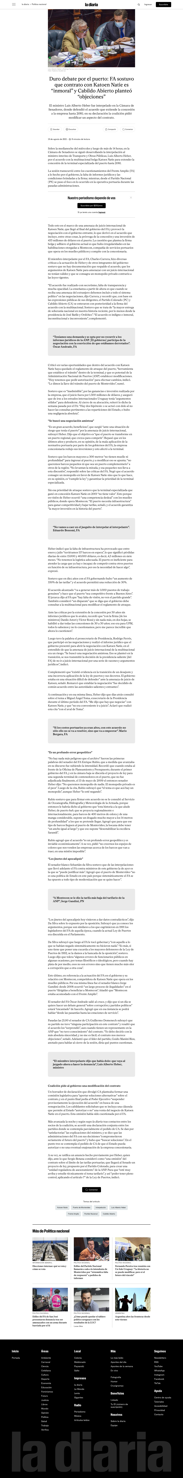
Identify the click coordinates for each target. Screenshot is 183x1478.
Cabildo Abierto (109, 1214)
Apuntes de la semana (122, 1366)
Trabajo (45, 1425)
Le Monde (79, 1389)
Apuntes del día (118, 1362)
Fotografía (116, 1377)
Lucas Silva (78, 1326)
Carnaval (45, 1362)
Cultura (45, 1374)
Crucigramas (117, 1385)
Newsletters (160, 1358)
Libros (44, 1404)
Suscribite (163, 4)
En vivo (114, 1370)
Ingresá (101, 212)
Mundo (44, 1408)
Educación (46, 1387)
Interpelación (101, 1207)
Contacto (158, 1414)
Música (77, 1416)
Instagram (159, 1374)
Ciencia (45, 1366)
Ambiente (46, 1358)
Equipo (114, 1425)
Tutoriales (159, 1401)
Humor (114, 1381)
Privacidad (159, 1410)
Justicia (45, 1400)
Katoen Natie (62, 1207)
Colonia (78, 1358)
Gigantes (78, 1397)
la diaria (25, 4)
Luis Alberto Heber (118, 1207)
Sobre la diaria (118, 1421)
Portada (16, 1358)
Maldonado (80, 1362)
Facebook (159, 1379)
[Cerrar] (131, 198)
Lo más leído (117, 1358)
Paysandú (79, 1366)
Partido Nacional (90, 1214)
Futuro (44, 1396)
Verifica (45, 1429)
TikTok (157, 1383)
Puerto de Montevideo (81, 1207)
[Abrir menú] (14, 4)
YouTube (158, 1366)
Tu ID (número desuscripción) (119, 1405)
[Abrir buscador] (138, 4)
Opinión (45, 1412)
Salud (44, 1421)
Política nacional (39, 4)
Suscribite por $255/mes (92, 205)
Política (44, 1417)
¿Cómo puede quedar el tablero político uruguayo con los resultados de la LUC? (89, 1319)
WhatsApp (159, 1370)
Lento (77, 1393)
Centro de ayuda (162, 1397)
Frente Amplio (73, 1214)
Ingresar (148, 4)
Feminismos (47, 1391)
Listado (114, 1400)
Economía (46, 1383)
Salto (76, 1370)
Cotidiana (46, 1370)
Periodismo (79, 1411)
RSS (156, 1362)
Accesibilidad (160, 1406)
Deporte (45, 1379)
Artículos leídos (81, 1420)
